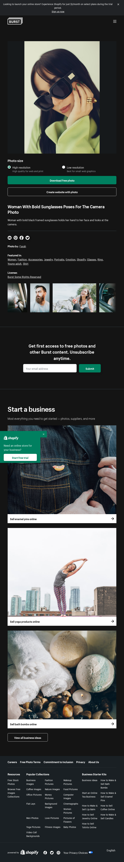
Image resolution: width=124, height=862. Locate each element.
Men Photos (32, 818)
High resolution (21, 167)
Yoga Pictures (33, 827)
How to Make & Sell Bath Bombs (108, 783)
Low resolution (75, 167)
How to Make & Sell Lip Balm (90, 807)
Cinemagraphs (70, 803)
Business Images (31, 781)
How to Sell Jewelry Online (89, 816)
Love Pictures (52, 818)
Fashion (22, 259)
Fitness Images (52, 827)
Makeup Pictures (67, 781)
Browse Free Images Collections (14, 792)
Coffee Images (33, 789)
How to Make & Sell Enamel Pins (108, 796)
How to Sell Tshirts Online (89, 825)
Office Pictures (34, 794)
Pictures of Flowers (69, 819)
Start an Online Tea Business (89, 794)
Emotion (70, 259)
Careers (12, 762)
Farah (23, 246)
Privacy (80, 762)
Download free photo (62, 180)
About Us (93, 762)
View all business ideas (27, 737)
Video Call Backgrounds (33, 834)
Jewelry (48, 259)
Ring (100, 259)
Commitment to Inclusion (58, 762)
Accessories (35, 259)
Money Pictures (49, 796)
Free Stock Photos (13, 781)
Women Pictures (67, 810)
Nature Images (52, 789)
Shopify (81, 259)
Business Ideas (89, 780)
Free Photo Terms (30, 762)
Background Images (51, 805)
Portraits (59, 259)
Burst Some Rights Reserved (24, 276)
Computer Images (68, 796)
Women (12, 259)
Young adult (14, 263)
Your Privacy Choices (75, 852)
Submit (90, 368)
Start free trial (20, 457)
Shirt (25, 263)
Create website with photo (62, 192)
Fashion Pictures (49, 781)
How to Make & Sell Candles (108, 816)
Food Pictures (70, 789)
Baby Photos (69, 827)
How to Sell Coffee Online (108, 807)
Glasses (91, 259)
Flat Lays (30, 803)
